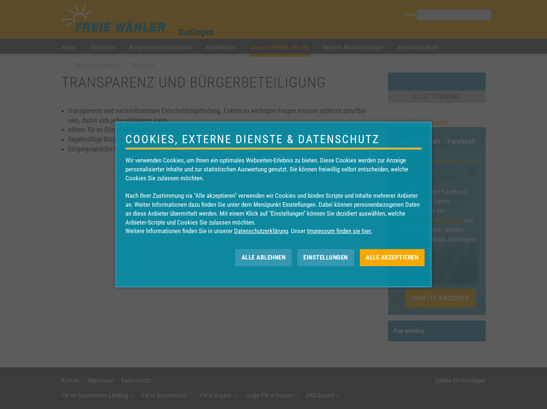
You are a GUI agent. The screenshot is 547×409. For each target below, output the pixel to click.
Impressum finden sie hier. (339, 231)
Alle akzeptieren (392, 257)
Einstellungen (325, 257)
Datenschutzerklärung (261, 231)
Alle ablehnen (263, 257)
